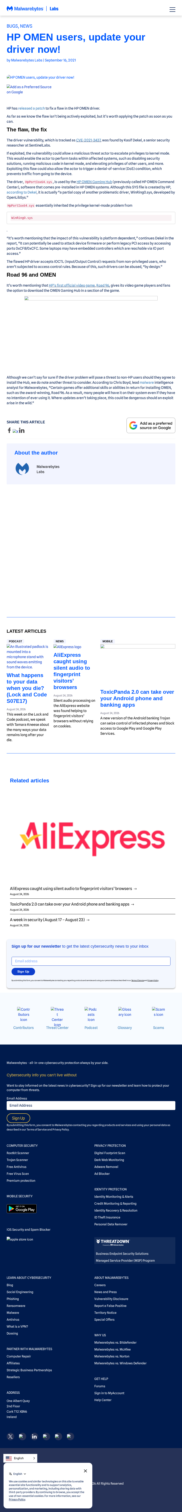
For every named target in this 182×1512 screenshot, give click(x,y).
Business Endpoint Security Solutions (122, 1253)
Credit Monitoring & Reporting (115, 1203)
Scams (158, 1028)
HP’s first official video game (72, 285)
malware (147, 382)
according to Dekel (22, 192)
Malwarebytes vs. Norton (111, 1356)
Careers (100, 1285)
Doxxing (12, 1333)
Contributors (23, 1028)
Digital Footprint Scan (109, 1153)
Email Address (17, 1098)
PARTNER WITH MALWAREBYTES (29, 1349)
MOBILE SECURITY (20, 1196)
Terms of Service (137, 980)
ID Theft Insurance (107, 1217)
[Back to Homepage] (33, 11)
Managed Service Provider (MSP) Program (125, 1260)
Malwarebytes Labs (26, 60)
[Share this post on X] (16, 432)
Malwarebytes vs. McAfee (112, 1349)
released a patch (31, 108)
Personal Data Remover (110, 1224)
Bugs (12, 26)
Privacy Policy (153, 980)
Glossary (125, 1028)
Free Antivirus (16, 1167)
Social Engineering (20, 1292)
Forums (99, 1386)
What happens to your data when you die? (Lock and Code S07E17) (27, 688)
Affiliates (13, 1363)
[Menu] (172, 10)
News (26, 26)
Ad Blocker (102, 1173)
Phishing (13, 1299)
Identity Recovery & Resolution (115, 1210)
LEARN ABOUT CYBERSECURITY (29, 1277)
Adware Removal (106, 1167)
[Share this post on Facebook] (10, 432)
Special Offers (104, 1319)
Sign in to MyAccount (109, 1393)
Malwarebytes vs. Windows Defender (120, 1363)
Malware (13, 1312)
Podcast (15, 641)
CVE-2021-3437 (88, 140)
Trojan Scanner (17, 1160)
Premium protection (21, 1180)
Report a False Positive (110, 1306)
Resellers (13, 1377)
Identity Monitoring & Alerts (113, 1196)
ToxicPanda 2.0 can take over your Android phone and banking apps (137, 698)
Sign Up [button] (23, 971)
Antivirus (13, 1319)
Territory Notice (105, 1312)
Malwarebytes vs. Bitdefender (115, 1342)
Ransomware (16, 1306)
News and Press (105, 1292)
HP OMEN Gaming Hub (94, 182)
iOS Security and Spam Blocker (28, 1229)
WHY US (100, 1335)
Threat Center (57, 1028)
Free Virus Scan (18, 1173)
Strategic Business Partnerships (29, 1370)
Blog (10, 1285)
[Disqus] (91, 546)
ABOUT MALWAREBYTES (111, 1277)
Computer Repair (19, 1356)
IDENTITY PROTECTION (110, 1189)
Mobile (108, 641)
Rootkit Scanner (18, 1153)
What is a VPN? (17, 1326)
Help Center (102, 1400)
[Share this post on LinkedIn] (21, 432)
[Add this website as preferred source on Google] (91, 89)
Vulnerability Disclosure (111, 1299)
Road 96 (102, 285)
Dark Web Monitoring (109, 1160)
